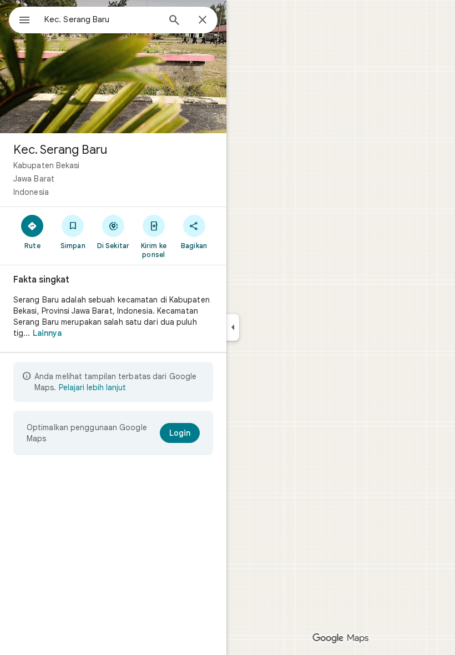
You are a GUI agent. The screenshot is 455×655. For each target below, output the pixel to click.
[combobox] (101, 19)
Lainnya (47, 333)
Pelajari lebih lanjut (92, 387)
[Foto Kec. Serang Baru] (113, 66)
